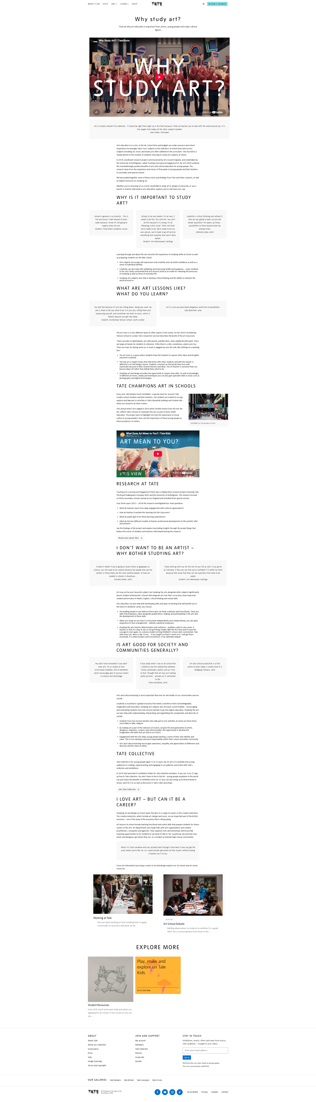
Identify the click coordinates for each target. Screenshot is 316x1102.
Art (113, 4)
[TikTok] (180, 1092)
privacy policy (214, 1063)
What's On (94, 4)
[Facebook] (157, 1092)
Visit (105, 4)
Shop (134, 4)
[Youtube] (165, 1092)
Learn (123, 4)
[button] (203, 3)
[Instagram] (172, 1092)
